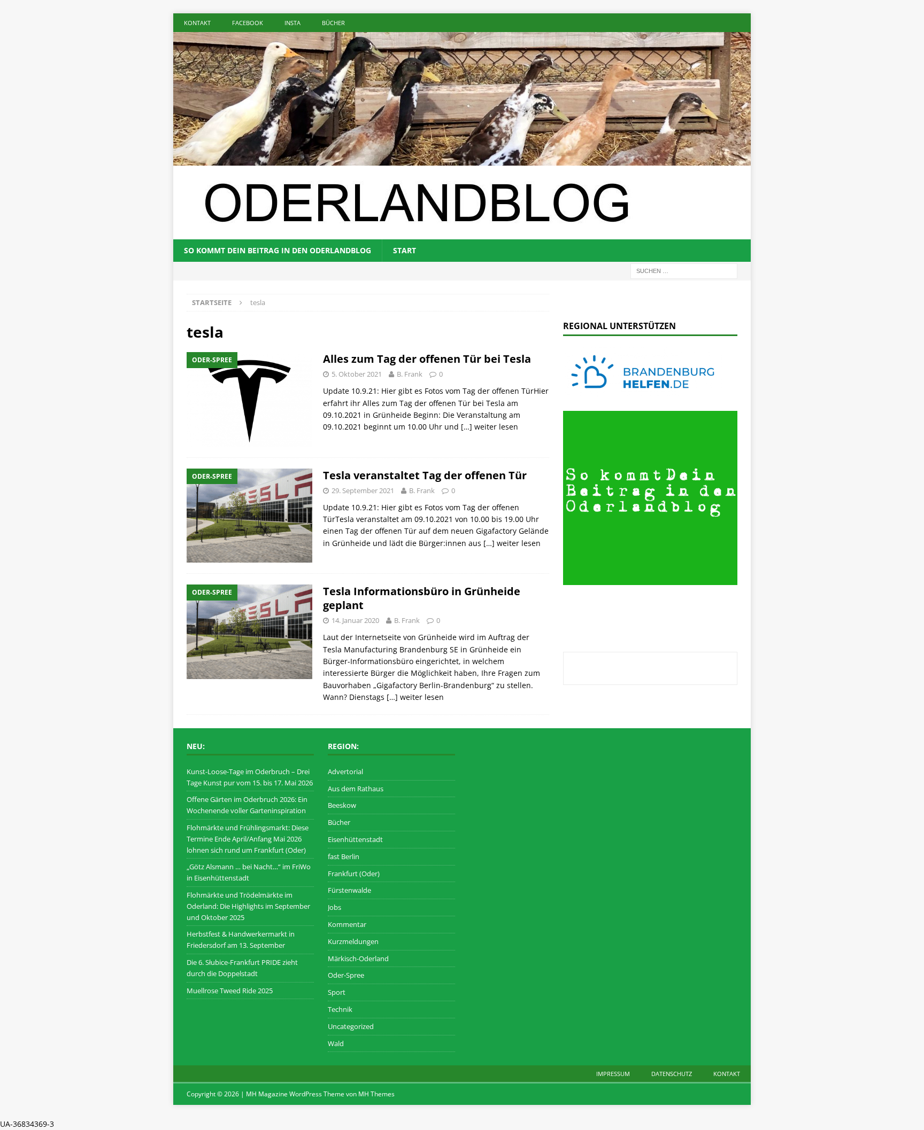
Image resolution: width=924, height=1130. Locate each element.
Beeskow (342, 805)
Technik (340, 1009)
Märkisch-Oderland (358, 958)
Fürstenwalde (349, 890)
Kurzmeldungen (353, 941)
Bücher (333, 23)
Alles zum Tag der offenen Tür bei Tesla (427, 359)
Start (404, 250)
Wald (336, 1043)
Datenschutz (671, 1074)
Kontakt (197, 23)
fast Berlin (343, 856)
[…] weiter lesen (489, 427)
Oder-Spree (346, 975)
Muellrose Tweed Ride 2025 (230, 990)
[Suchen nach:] (683, 270)
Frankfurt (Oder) (354, 873)
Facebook (247, 23)
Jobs (334, 907)
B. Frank (409, 374)
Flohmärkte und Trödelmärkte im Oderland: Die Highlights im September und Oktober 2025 (248, 906)
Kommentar (347, 924)
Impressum (613, 1074)
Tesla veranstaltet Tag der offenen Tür (425, 475)
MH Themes (376, 1093)
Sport (336, 992)
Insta (292, 23)
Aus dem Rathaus (355, 788)
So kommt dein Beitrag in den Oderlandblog (277, 250)
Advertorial (345, 771)
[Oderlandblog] (462, 159)
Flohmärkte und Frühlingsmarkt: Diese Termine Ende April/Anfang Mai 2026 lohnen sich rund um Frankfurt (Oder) (248, 839)
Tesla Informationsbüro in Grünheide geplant (421, 598)
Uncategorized (351, 1026)
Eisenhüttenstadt (355, 839)
